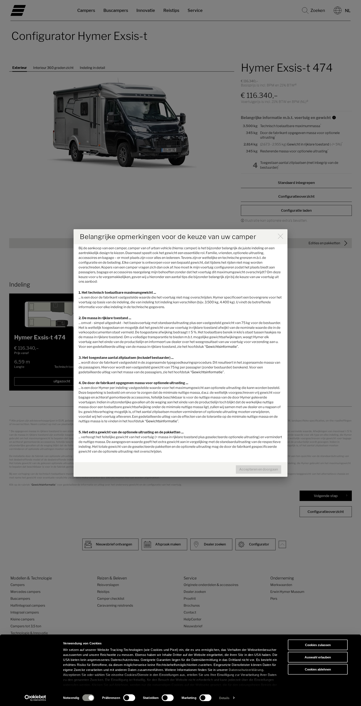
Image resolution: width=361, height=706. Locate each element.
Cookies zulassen (318, 645)
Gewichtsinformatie (221, 347)
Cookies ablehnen (318, 669)
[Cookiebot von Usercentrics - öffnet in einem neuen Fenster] (35, 698)
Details (224, 698)
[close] (280, 236)
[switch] (129, 697)
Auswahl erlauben (318, 657)
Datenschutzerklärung (246, 670)
